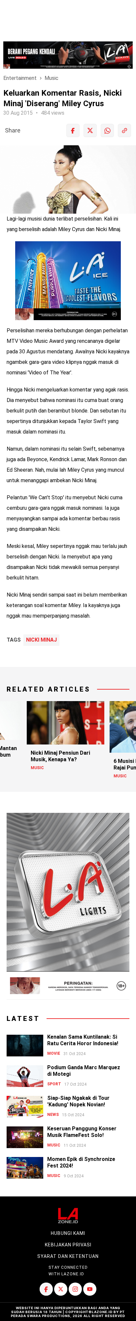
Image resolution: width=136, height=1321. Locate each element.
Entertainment (20, 78)
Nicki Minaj (41, 640)
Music (51, 78)
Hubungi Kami (68, 1233)
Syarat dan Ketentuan (68, 1256)
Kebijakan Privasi (68, 1244)
